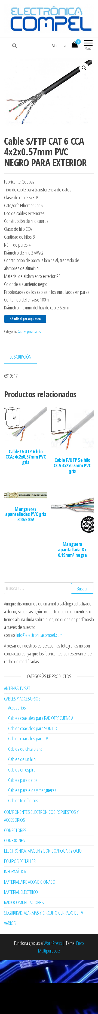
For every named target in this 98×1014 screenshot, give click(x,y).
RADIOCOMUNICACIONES (24, 902)
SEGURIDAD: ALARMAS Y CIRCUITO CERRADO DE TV (43, 912)
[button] (84, 68)
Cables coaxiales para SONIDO (32, 728)
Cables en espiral (22, 769)
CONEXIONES (14, 840)
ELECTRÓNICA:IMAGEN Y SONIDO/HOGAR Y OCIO (43, 850)
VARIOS (10, 923)
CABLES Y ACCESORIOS (22, 698)
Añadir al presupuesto (25, 319)
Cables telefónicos (23, 800)
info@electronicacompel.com (39, 635)
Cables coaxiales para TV (28, 738)
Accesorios (17, 707)
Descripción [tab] (20, 356)
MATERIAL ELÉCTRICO (21, 892)
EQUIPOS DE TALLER (20, 861)
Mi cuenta (59, 46)
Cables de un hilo (22, 759)
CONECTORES (15, 830)
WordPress (53, 943)
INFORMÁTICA (15, 871)
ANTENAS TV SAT (17, 688)
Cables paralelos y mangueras (32, 790)
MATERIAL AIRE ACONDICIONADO (29, 882)
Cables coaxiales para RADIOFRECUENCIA (40, 718)
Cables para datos (29, 331)
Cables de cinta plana (25, 749)
